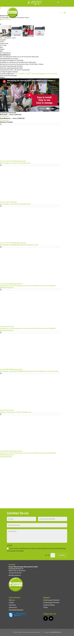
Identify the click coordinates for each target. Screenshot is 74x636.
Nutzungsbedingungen (16, 610)
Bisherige (9, 457)
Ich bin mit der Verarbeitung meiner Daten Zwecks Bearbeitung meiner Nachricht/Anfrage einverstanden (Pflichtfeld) (36, 550)
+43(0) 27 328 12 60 (36, 1)
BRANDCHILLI (56, 632)
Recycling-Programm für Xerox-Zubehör (44, 73)
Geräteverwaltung (49, 605)
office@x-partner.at (36, 3)
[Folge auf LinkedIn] (35, 4)
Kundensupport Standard (51, 600)
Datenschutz (13, 607)
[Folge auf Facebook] (38, 4)
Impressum (12, 605)
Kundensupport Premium (51, 602)
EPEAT (16, 73)
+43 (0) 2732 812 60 (15, 573)
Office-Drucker (6, 19)
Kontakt (11, 602)
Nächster (3, 457)
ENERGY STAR (25, 73)
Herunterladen (4, 116)
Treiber (45, 607)
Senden (62, 555)
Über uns (12, 600)
